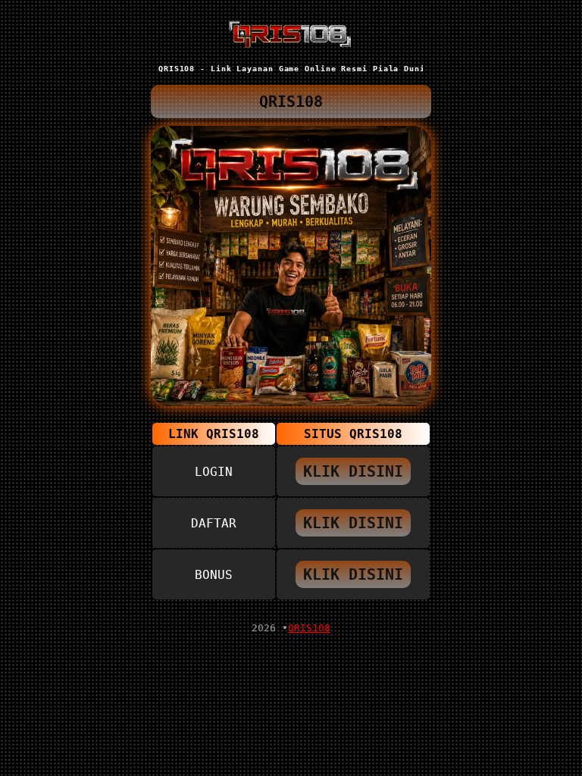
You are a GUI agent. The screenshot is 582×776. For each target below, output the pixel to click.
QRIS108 (309, 628)
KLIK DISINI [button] (353, 471)
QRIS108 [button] (291, 101)
